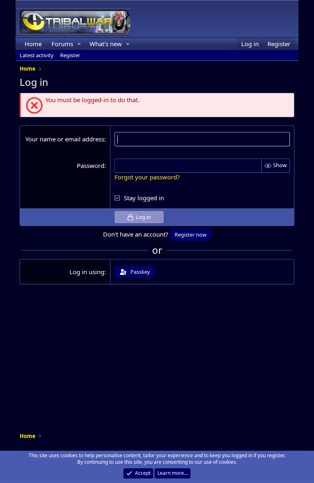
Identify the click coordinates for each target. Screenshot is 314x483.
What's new (106, 44)
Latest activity (37, 55)
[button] (79, 44)
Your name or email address (64, 139)
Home (33, 44)
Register (70, 55)
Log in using (87, 272)
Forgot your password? (147, 177)
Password (90, 165)
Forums (62, 44)
